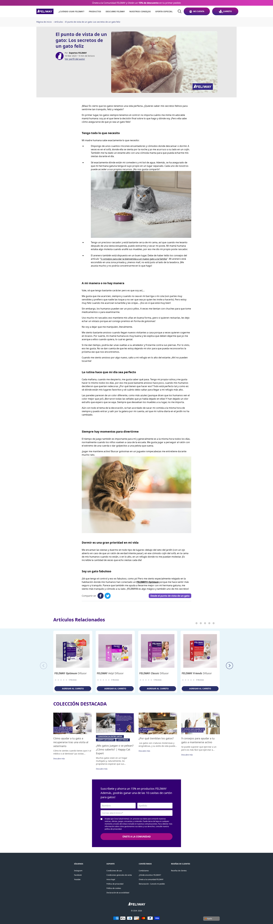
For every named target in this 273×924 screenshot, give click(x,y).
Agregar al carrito (73, 688)
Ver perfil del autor (75, 59)
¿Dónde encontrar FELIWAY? (150, 875)
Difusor (70, 673)
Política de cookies (113, 888)
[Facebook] (101, 596)
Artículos (58, 21)
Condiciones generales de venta (119, 875)
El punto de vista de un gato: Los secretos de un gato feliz (92, 21)
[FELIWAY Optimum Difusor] (72, 651)
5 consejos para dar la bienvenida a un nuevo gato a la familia (134, 258)
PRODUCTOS (95, 11)
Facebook (78, 875)
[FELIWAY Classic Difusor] (157, 651)
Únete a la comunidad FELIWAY (151, 879)
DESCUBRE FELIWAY (115, 11)
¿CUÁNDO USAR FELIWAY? (71, 11)
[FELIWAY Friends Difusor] (200, 651)
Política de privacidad (114, 884)
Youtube (77, 879)
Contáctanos (144, 870)
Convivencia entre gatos (110, 736)
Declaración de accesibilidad (117, 892)
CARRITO (227, 11)
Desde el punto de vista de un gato (170, 595)
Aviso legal (110, 879)
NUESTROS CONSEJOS (140, 11)
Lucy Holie (123, 740)
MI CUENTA (198, 11)
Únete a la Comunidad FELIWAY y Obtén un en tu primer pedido (136, 2)
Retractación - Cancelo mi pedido (152, 884)
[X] (108, 596)
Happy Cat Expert (106, 740)
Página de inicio (44, 21)
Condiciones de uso (114, 870)
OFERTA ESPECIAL (164, 11)
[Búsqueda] (179, 11)
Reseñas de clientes (179, 870)
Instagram (78, 870)
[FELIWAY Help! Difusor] (115, 651)
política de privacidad (113, 829)
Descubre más (59, 758)
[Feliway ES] (44, 11)
